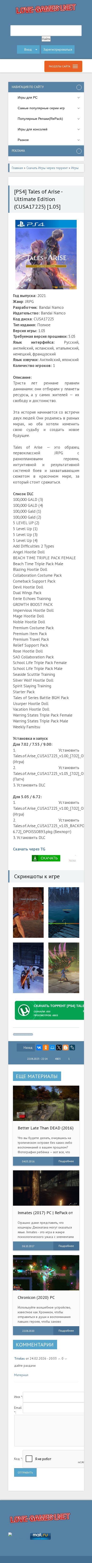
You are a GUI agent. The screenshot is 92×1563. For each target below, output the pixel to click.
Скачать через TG (29, 849)
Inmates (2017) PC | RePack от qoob (45, 1215)
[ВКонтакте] (39, 1047)
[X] (59, 1047)
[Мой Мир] (52, 1047)
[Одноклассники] (46, 1047)
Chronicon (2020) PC (36, 1297)
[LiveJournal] (72, 1047)
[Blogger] (65, 1047)
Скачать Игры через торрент (47, 168)
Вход (28, 49)
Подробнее (66, 1161)
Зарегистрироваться (57, 49)
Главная (17, 168)
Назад (28, 1047)
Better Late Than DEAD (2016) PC (46, 1130)
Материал (21, 1375)
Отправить (25, 1472)
